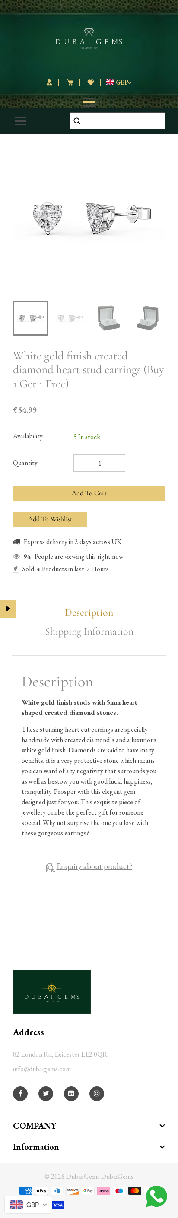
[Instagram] (97, 1093)
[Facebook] (20, 1093)
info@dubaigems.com (42, 1068)
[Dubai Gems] (89, 34)
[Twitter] (46, 1093)
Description (89, 613)
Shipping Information (89, 632)
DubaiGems (117, 1176)
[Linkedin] (71, 1093)
